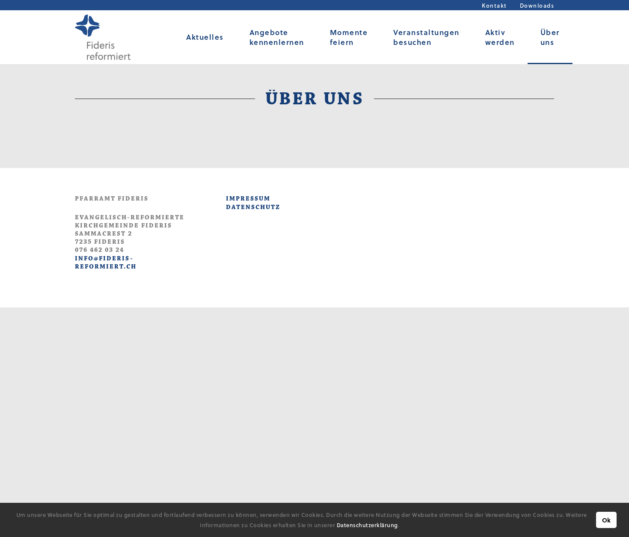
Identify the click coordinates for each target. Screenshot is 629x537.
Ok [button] (606, 520)
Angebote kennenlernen (276, 37)
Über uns (550, 37)
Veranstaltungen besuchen (426, 37)
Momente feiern (349, 37)
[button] (402, 526)
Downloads (537, 5)
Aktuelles (205, 37)
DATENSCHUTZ (253, 207)
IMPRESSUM (248, 199)
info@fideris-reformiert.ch (105, 262)
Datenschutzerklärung (367, 525)
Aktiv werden (500, 37)
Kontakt (494, 5)
